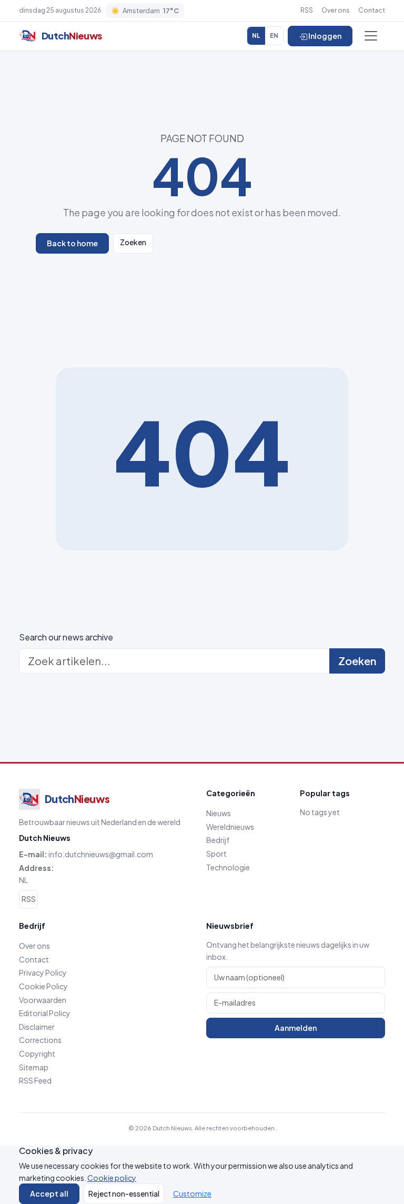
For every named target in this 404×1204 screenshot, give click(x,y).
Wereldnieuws (230, 826)
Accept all (49, 1193)
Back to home (72, 243)
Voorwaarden (42, 1000)
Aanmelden (296, 1027)
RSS (306, 10)
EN (274, 35)
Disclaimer (37, 1026)
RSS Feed (35, 1080)
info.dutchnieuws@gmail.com (100, 854)
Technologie (228, 867)
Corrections (40, 1040)
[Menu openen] (371, 36)
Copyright (37, 1053)
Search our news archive (66, 637)
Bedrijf (217, 840)
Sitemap (33, 1067)
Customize (192, 1193)
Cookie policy (111, 1177)
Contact (371, 10)
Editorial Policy (44, 1013)
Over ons (335, 10)
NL (256, 35)
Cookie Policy (43, 986)
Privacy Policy (43, 972)
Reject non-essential (123, 1193)
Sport (216, 853)
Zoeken (133, 242)
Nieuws (218, 813)
